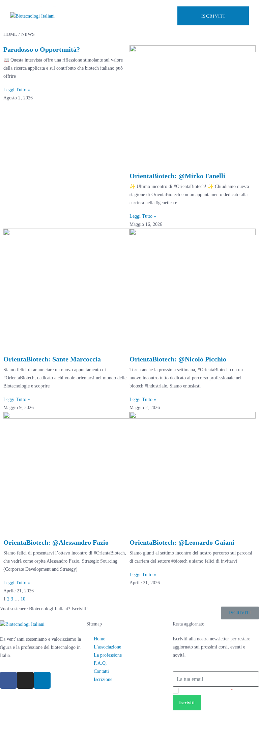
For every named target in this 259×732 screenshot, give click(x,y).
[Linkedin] (42, 680)
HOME (10, 34)
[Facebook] (8, 680)
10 (23, 598)
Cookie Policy (233, 714)
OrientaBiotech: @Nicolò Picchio (178, 359)
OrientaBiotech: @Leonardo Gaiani (182, 542)
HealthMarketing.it (49, 722)
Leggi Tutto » (16, 89)
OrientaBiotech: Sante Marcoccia (52, 359)
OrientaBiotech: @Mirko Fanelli (177, 176)
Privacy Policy (216, 690)
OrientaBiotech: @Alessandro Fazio (56, 542)
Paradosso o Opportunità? (41, 49)
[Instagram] (25, 680)
